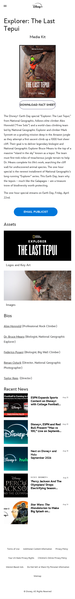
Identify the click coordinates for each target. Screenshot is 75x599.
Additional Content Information (37, 549)
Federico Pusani (13, 352)
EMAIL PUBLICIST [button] (36, 212)
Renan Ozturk (12, 363)
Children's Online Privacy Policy (52, 558)
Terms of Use (13, 549)
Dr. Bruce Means (14, 337)
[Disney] (37, 6)
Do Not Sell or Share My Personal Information (48, 567)
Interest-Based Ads (14, 567)
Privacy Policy (62, 549)
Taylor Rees (11, 378)
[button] (5, 6)
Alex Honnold (12, 326)
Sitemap (37, 576)
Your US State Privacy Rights (21, 558)
